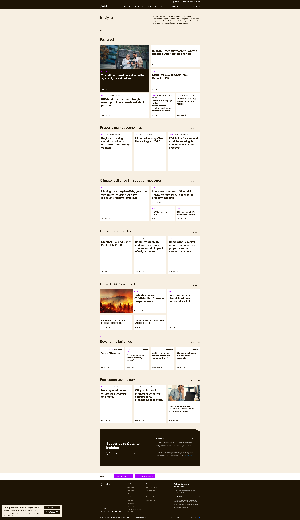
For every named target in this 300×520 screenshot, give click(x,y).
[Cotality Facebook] (105, 511)
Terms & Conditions (178, 517)
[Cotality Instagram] (101, 511)
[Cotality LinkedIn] (108, 511)
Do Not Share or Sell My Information (52, 512)
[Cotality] (104, 6)
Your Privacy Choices (193, 517)
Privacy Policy (179, 446)
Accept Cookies (52, 508)
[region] (32, 511)
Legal (186, 517)
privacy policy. (11, 515)
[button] (177, 2)
